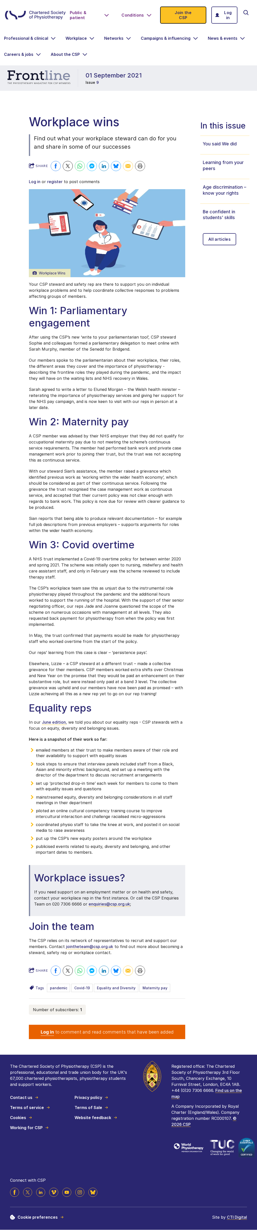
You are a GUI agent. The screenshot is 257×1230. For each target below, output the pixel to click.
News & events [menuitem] (222, 38)
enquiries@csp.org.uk (109, 904)
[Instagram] (79, 1192)
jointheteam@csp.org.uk (89, 946)
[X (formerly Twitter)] (68, 166)
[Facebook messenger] (92, 166)
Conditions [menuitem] (132, 15)
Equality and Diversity (116, 988)
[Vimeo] (53, 1192)
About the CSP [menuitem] (65, 54)
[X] (27, 1192)
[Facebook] (56, 166)
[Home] (35, 15)
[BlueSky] (116, 166)
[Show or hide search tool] (246, 13)
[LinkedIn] (40, 1192)
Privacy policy (88, 1097)
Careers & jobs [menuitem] (18, 54)
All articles (219, 239)
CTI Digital (237, 1217)
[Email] (128, 166)
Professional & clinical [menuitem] (26, 38)
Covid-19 (82, 988)
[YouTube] (66, 1192)
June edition (54, 722)
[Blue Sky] (92, 1192)
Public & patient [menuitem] (78, 15)
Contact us (21, 1097)
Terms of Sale (88, 1107)
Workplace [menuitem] (76, 38)
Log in (228, 15)
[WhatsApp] (80, 166)
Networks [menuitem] (113, 38)
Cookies (18, 1117)
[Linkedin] (104, 166)
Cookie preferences (38, 1217)
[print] (140, 166)
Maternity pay (155, 988)
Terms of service (27, 1107)
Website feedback (93, 1117)
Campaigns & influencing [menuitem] (165, 38)
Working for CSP (26, 1127)
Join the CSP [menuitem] (183, 15)
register (54, 181)
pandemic (58, 988)
